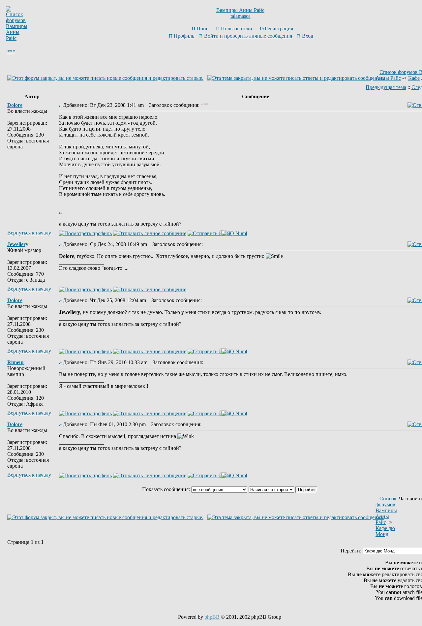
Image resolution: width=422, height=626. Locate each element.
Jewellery (17, 244)
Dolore (14, 105)
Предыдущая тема (386, 87)
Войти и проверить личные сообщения (248, 36)
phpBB (212, 617)
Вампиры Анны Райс (240, 10)
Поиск (203, 28)
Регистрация (279, 28)
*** (11, 51)
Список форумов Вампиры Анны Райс (386, 510)
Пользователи (236, 28)
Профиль (184, 36)
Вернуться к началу (29, 232)
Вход (307, 36)
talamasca (240, 16)
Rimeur (15, 362)
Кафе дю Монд (385, 531)
